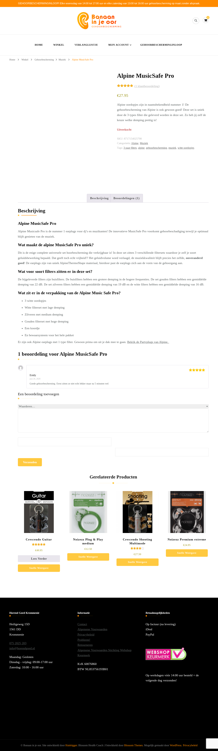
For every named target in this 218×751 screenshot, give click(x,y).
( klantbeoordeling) (147, 86)
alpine (141, 147)
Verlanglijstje (86, 45)
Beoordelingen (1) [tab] (126, 198)
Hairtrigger (71, 745)
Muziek (144, 143)
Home (39, 45)
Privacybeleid (85, 634)
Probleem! (83, 639)
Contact (82, 624)
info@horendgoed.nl (22, 648)
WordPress (175, 745)
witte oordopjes (186, 147)
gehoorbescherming (156, 147)
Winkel (58, 45)
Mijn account (118, 45)
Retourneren (85, 645)
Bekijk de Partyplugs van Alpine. (148, 342)
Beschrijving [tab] (99, 198)
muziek (172, 147)
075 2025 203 (17, 643)
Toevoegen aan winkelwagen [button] (88, 517)
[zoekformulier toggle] (195, 20)
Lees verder (39, 558)
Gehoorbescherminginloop (161, 45)
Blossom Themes (133, 745)
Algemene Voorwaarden (92, 629)
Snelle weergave (39, 568)
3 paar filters (130, 147)
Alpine (134, 143)
